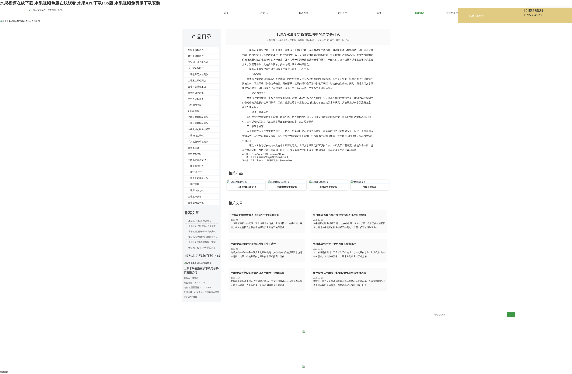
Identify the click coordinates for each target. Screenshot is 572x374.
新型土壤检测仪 (196, 50)
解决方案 (134, 315)
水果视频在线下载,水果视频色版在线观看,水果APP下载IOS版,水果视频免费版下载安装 (80, 3)
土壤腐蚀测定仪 (196, 190)
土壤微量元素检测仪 (198, 74)
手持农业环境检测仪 (198, 141)
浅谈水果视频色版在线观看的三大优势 (203, 237)
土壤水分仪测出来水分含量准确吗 (203, 226)
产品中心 (98, 315)
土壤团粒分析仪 (196, 203)
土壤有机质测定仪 (197, 86)
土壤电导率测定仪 (197, 160)
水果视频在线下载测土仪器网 (290, 40)
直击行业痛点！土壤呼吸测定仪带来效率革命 (271, 160)
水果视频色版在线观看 (199, 129)
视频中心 (208, 315)
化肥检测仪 (193, 111)
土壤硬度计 (193, 148)
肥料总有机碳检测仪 (198, 117)
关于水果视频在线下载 (287, 315)
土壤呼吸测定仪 (196, 93)
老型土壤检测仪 (196, 56)
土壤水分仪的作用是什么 (199, 221)
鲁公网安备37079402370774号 (326, 367)
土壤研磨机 (193, 184)
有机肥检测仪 (194, 105)
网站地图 (354, 315)
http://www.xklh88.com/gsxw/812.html (269, 154)
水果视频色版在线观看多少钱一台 (203, 231)
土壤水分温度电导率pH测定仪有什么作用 (269, 157)
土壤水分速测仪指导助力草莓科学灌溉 (203, 242)
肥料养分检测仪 (196, 99)
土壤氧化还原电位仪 (198, 178)
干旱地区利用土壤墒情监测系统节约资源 (203, 248)
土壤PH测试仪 (195, 172)
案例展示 (171, 315)
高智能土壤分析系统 (198, 62)
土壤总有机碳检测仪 (198, 123)
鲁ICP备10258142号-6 (291, 367)
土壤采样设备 (194, 196)
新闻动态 (212, 15)
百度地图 (391, 315)
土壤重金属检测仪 (197, 80)
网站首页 (202, 15)
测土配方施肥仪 (196, 68)
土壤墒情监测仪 (196, 135)
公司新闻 (222, 15)
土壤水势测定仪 (196, 166)
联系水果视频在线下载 (323, 315)
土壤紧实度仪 (194, 154)
